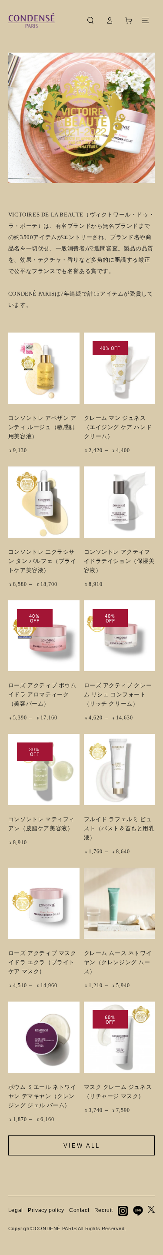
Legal (15, 1210)
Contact (79, 1210)
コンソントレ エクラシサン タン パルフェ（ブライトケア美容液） (42, 561)
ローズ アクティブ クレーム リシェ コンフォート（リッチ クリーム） (118, 694)
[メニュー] (145, 20)
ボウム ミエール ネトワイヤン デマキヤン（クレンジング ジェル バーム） (42, 1096)
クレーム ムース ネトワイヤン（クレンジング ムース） (118, 962)
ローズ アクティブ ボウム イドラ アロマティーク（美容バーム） (42, 694)
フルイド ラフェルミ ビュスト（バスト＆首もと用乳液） (119, 828)
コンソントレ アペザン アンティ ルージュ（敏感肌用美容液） (42, 427)
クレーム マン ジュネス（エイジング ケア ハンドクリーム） (118, 427)
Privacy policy (46, 1210)
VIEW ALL (81, 1145)
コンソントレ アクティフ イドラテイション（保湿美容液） (119, 561)
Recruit (103, 1210)
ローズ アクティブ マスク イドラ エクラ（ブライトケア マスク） (42, 962)
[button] (90, 20)
